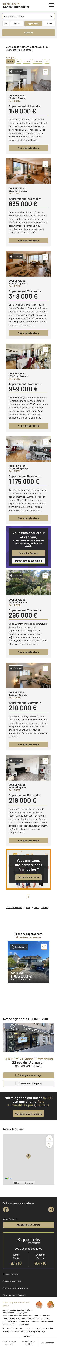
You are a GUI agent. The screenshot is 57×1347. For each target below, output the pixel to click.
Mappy (31, 1183)
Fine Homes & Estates (14, 1295)
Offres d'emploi (10, 1274)
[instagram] (51, 1209)
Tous (5, 24)
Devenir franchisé (12, 1281)
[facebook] (6, 1209)
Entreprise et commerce (15, 1288)
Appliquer (28, 32)
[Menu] (51, 4)
